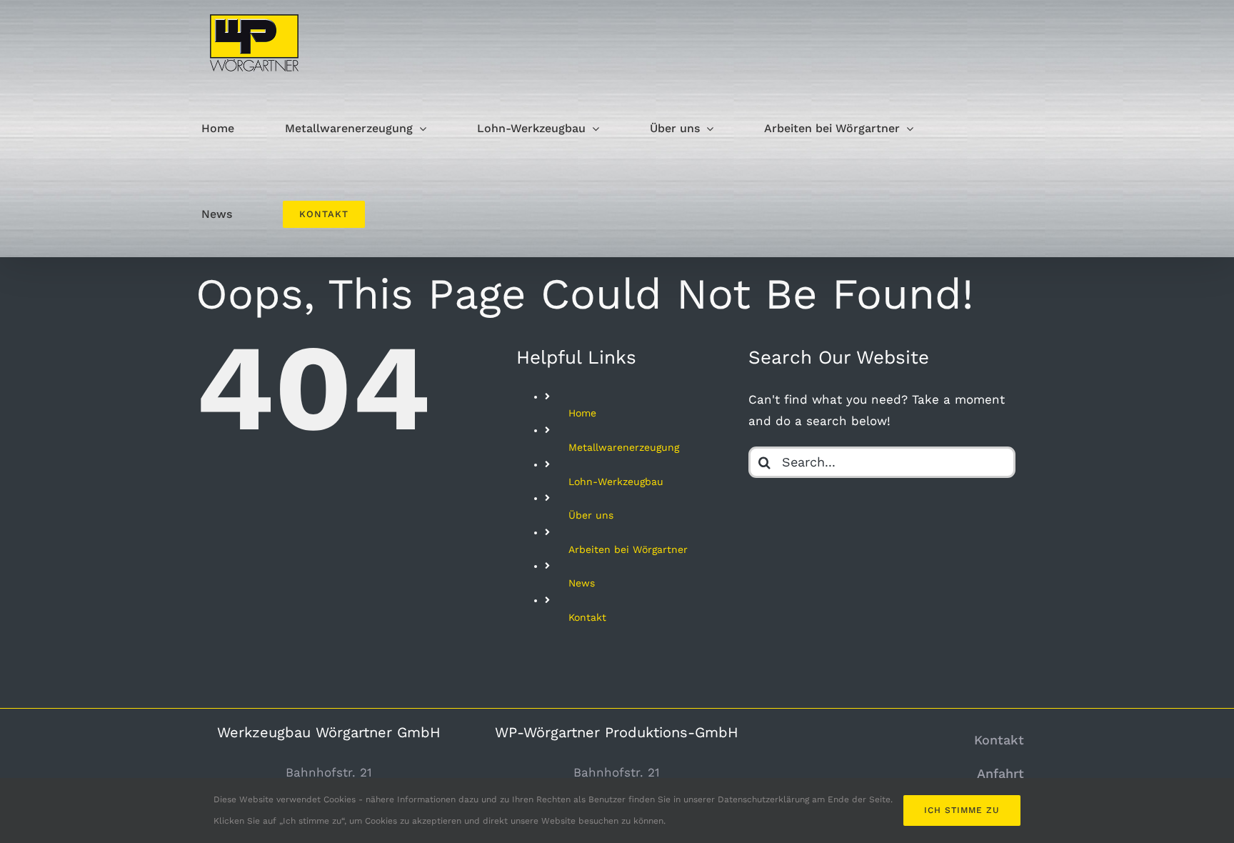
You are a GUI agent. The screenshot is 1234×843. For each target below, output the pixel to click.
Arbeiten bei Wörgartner (628, 549)
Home (582, 413)
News (581, 583)
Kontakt (587, 617)
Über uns (590, 515)
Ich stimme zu (962, 810)
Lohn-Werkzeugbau (615, 481)
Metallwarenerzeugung (623, 447)
